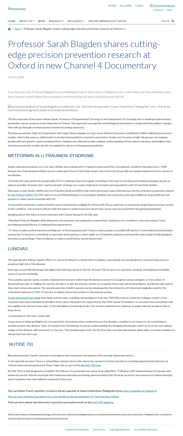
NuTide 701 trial (90, 365)
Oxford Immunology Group (107, 21)
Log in (169, 9)
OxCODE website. (103, 402)
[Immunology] (17, 7)
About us (25, 21)
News (41, 21)
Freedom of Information (77, 429)
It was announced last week (24, 297)
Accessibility (126, 5)
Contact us (158, 9)
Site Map (112, 5)
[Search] (173, 21)
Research (55, 21)
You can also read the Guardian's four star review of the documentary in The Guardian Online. (63, 396)
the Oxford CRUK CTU (24, 194)
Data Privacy (99, 429)
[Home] (10, 28)
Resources (75, 21)
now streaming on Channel (139, 390)
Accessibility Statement (145, 429)
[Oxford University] (160, 5)
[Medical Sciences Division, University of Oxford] (34, 428)
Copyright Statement (119, 429)
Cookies (139, 5)
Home (11, 21)
